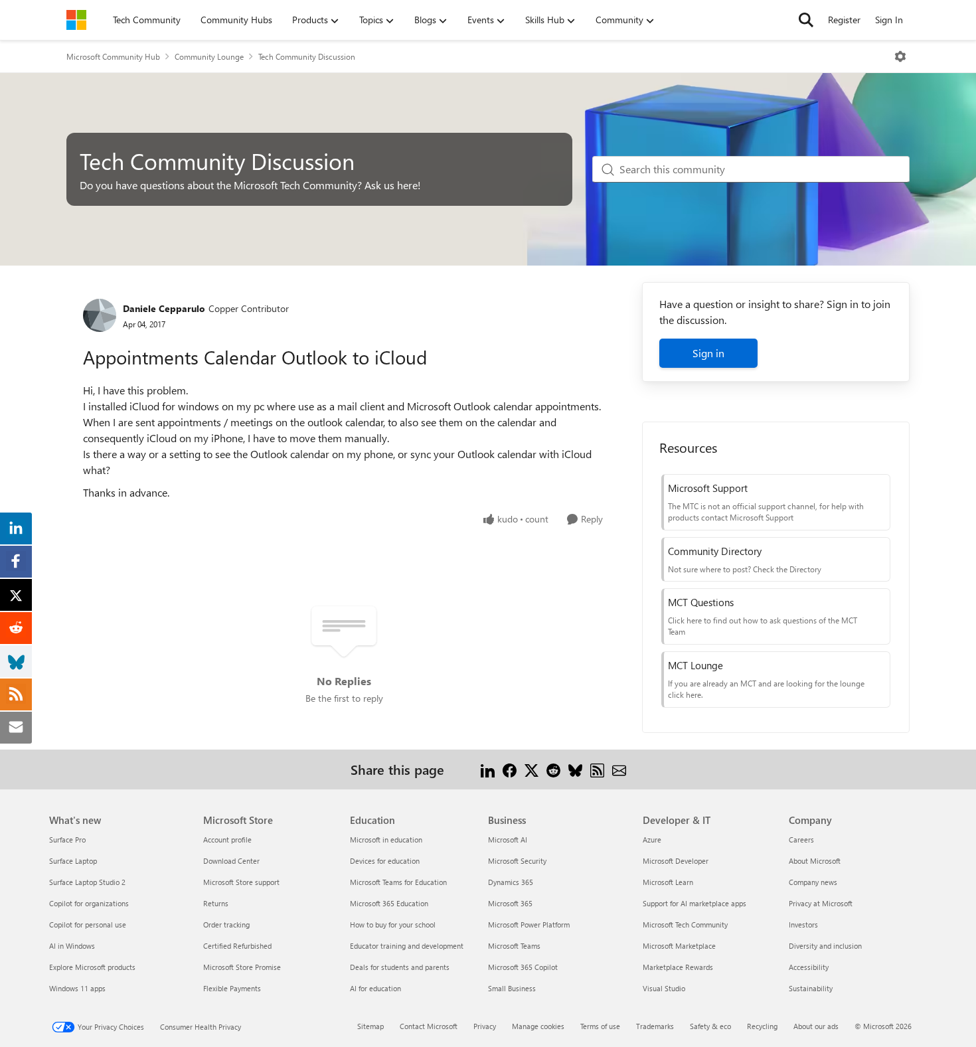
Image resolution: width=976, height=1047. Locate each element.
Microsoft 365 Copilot (523, 967)
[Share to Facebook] (510, 769)
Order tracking (226, 924)
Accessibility (809, 967)
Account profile (227, 840)
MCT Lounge (695, 665)
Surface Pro (67, 840)
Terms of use (600, 1026)
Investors (803, 924)
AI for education (375, 988)
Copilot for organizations (89, 903)
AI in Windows (72, 946)
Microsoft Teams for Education (398, 882)
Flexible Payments (232, 988)
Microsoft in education (386, 840)
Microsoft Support (708, 488)
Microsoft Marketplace (679, 946)
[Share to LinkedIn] (488, 769)
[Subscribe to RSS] (597, 769)
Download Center (231, 861)
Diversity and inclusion (825, 946)
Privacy (484, 1026)
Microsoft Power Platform (529, 924)
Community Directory (715, 551)
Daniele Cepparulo (164, 308)
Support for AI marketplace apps (694, 903)
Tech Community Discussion (306, 56)
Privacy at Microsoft (821, 903)
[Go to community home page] (76, 20)
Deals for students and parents (399, 967)
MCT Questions (701, 602)
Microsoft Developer (675, 861)
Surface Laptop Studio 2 (87, 882)
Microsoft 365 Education (389, 903)
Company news (813, 882)
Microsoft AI (507, 840)
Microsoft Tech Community (685, 924)
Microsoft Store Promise (242, 967)
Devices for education (385, 861)
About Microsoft (815, 861)
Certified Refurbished (237, 946)
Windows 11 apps (77, 988)
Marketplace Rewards (678, 967)
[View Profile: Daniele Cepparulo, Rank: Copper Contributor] (99, 315)
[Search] (806, 20)
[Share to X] (531, 769)
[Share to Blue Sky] (575, 769)
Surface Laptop (73, 861)
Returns (215, 903)
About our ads (816, 1026)
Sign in (708, 353)
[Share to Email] (619, 769)
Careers (801, 840)
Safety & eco (710, 1026)
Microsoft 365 (510, 903)
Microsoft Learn (668, 882)
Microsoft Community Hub (113, 56)
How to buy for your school (393, 924)
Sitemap (370, 1026)
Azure (652, 840)
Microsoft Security (517, 861)
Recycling (762, 1026)
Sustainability (811, 988)
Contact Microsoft (428, 1026)
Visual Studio (664, 988)
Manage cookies (538, 1026)
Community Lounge (209, 56)
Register (844, 19)
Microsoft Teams (514, 946)
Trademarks (655, 1026)
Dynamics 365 (510, 882)
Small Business (512, 988)
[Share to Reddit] (553, 769)
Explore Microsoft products (92, 967)
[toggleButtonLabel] (900, 56)
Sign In (889, 19)
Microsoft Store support (241, 882)
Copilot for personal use (87, 924)
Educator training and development (406, 946)
